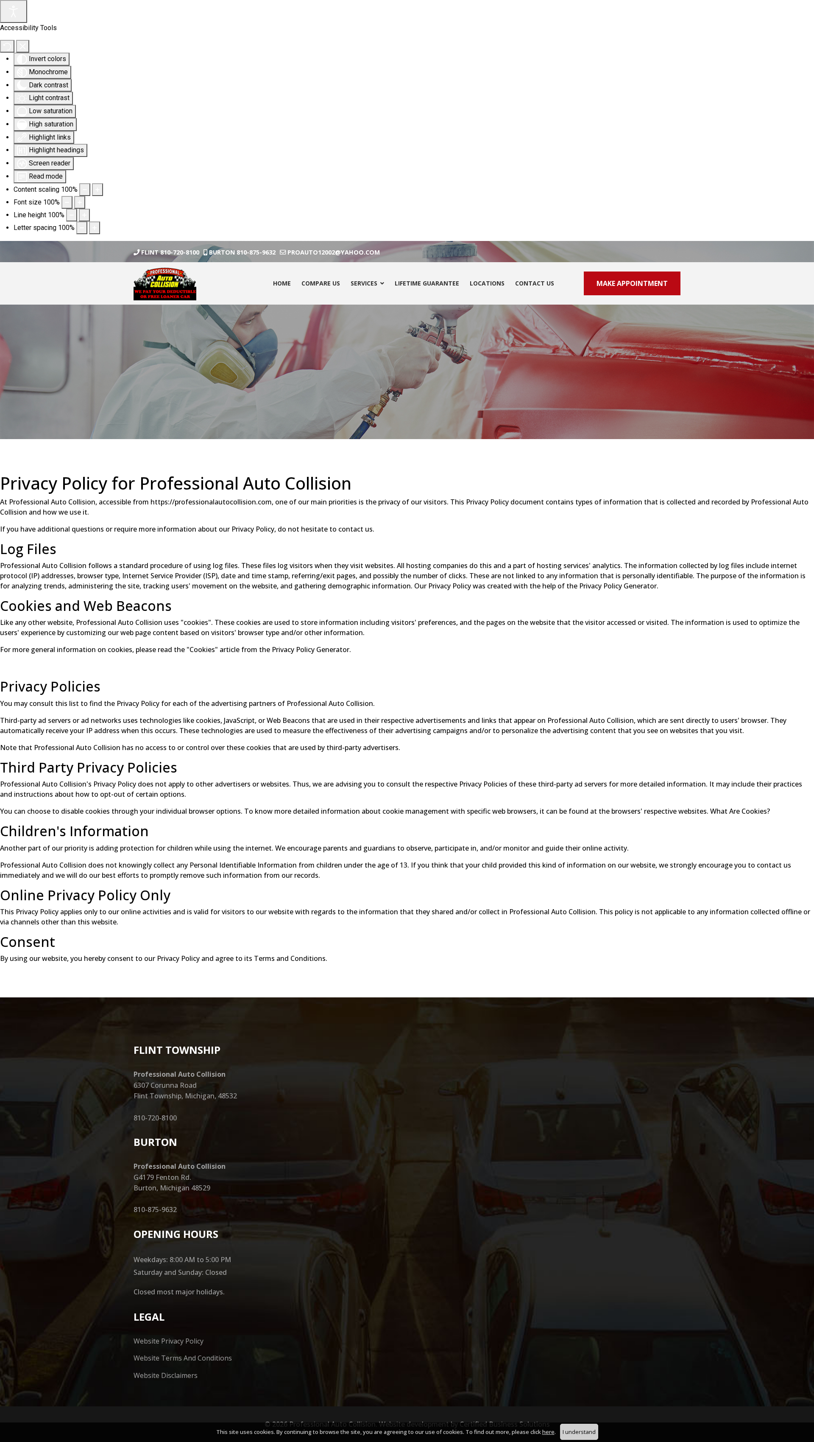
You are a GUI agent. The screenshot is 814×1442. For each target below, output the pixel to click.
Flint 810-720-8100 (170, 252)
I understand (579, 1432)
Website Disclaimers (166, 1375)
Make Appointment (632, 283)
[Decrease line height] (71, 215)
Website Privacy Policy (169, 1341)
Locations (487, 283)
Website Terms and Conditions (183, 1358)
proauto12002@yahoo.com (333, 252)
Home (282, 283)
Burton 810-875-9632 (242, 252)
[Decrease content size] (84, 189)
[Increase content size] (97, 189)
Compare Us (320, 283)
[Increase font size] (79, 202)
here (548, 1432)
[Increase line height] (84, 215)
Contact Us (534, 283)
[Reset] (7, 46)
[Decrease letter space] (81, 227)
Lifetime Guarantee (427, 283)
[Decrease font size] (66, 202)
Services (364, 283)
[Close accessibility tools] (22, 46)
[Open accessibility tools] (13, 11)
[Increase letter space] (94, 227)
